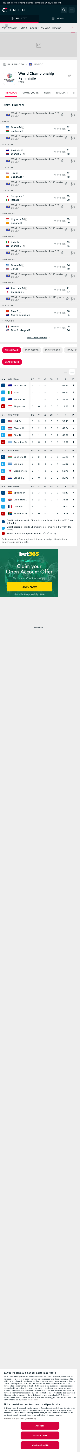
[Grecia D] (10, 464)
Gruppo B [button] (13, 415)
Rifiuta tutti (40, 1435)
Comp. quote (30, 92)
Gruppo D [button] (13, 486)
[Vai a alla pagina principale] (19, 10)
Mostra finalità (40, 1445)
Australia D (20, 385)
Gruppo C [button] (13, 450)
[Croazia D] (10, 478)
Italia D (18, 392)
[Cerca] (64, 10)
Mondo (38, 64)
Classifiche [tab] (12, 362)
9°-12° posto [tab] (52, 350)
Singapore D (21, 406)
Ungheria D (20, 456)
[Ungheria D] (10, 457)
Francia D (19, 506)
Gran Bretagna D (21, 499)
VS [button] (45, 379)
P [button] (57, 379)
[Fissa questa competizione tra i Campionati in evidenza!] (69, 76)
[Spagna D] (10, 493)
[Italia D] (10, 392)
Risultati (62, 92)
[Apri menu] (72, 10)
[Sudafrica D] (10, 513)
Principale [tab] (11, 350)
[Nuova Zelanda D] (10, 399)
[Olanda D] (10, 428)
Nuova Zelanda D (21, 399)
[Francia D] (10, 507)
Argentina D (20, 442)
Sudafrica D (20, 513)
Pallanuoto (15, 64)
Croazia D (19, 477)
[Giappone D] (10, 471)
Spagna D (19, 492)
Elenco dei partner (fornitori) (20, 1418)
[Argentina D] (10, 442)
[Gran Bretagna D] (10, 500)
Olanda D (19, 428)
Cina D (17, 435)
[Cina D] (10, 435)
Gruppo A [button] (13, 379)
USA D (17, 421)
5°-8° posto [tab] (32, 350)
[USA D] (10, 421)
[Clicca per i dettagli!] (38, 129)
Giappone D (20, 470)
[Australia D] (10, 385)
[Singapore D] (10, 406)
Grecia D (18, 463)
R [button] (65, 379)
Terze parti (33, 1400)
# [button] (2, 379)
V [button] (39, 379)
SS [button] (51, 379)
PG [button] (32, 379)
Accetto (40, 1425)
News (47, 92)
